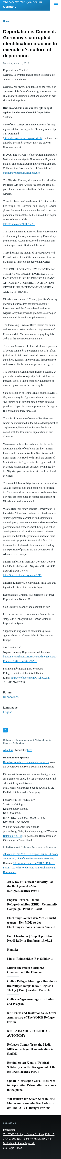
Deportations (10, 697)
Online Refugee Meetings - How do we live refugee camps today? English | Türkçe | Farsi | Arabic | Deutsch (32, 985)
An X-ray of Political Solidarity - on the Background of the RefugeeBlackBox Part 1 (30, 886)
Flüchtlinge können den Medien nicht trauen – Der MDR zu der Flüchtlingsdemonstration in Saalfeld (31, 922)
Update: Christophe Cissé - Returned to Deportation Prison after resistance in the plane (31, 1085)
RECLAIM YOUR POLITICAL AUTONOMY (28, 1033)
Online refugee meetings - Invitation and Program (30, 1001)
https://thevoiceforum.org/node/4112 (23, 138)
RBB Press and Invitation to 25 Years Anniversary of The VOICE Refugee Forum (31, 1017)
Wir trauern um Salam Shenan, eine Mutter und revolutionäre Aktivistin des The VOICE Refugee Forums (31, 1103)
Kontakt (12, 949)
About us (8, 750)
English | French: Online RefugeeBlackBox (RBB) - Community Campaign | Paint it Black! (32, 904)
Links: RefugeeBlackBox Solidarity (30, 958)
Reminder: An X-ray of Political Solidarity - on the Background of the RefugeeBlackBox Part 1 (31, 1067)
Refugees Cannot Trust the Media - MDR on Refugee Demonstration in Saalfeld (30, 1049)
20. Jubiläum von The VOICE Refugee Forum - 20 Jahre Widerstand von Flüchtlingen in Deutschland (29, 867)
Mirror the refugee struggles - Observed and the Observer (26, 969)
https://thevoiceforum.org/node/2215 (22, 575)
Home (6, 21)
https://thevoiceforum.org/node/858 (21, 172)
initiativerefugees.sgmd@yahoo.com (30, 677)
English (7, 712)
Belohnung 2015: (12, 835)
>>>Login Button (12, 1147)
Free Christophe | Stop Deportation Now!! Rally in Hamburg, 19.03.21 (30, 938)
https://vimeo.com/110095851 (19, 224)
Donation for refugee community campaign (26, 762)
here (29, 750)
